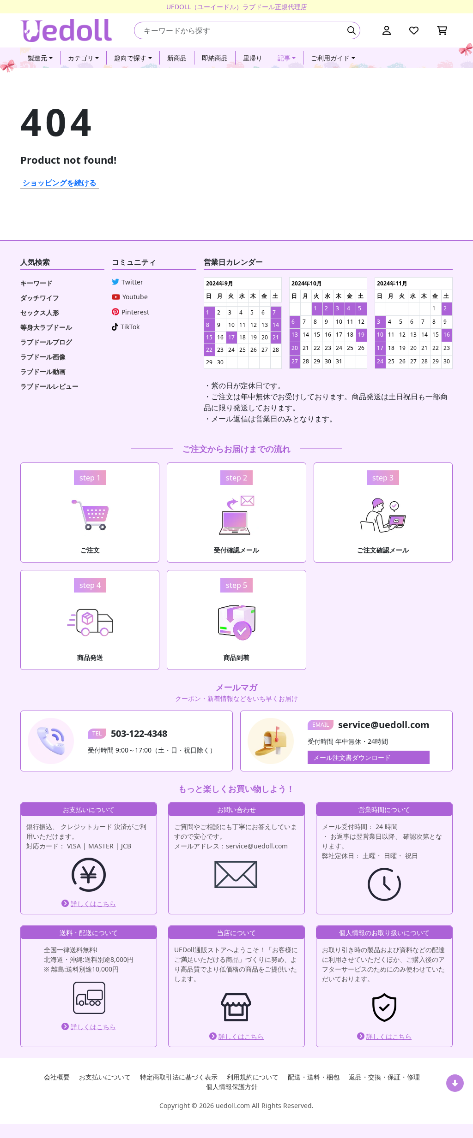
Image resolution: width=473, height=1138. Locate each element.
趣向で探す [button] (130, 57)
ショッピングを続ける (60, 183)
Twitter (132, 282)
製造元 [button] (37, 57)
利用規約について (253, 1077)
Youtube (135, 296)
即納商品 (215, 57)
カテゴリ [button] (81, 57)
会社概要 (57, 1077)
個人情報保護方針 (232, 1086)
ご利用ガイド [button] (330, 57)
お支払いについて (105, 1077)
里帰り (252, 57)
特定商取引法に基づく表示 (179, 1077)
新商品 (177, 57)
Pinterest (135, 312)
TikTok (130, 326)
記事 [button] (284, 57)
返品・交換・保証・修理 (384, 1077)
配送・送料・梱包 (314, 1077)
